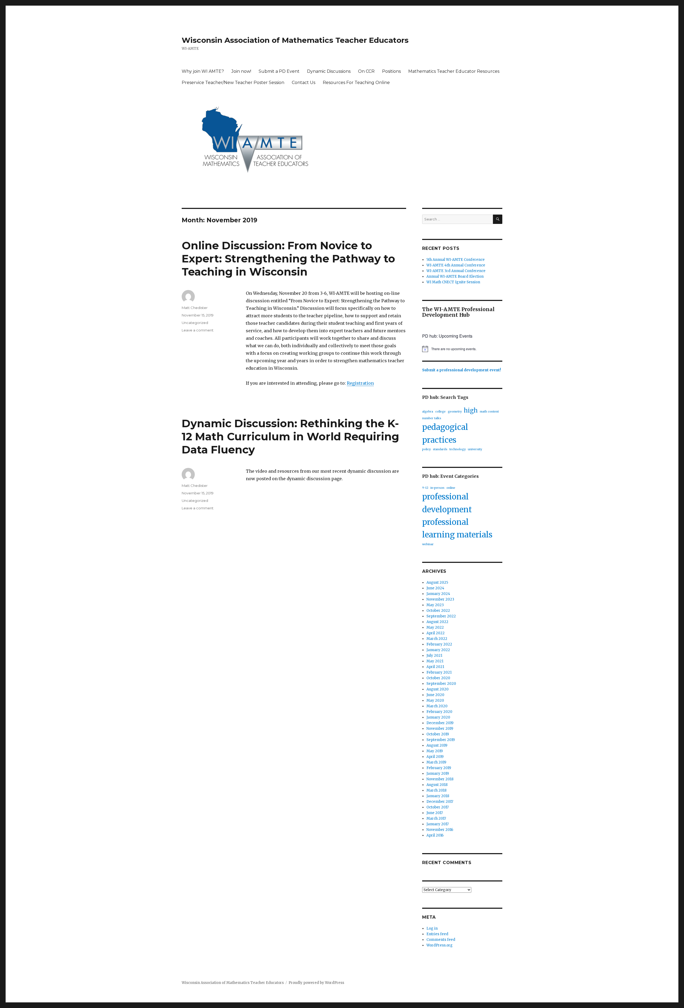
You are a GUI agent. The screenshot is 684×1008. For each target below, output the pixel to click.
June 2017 (434, 813)
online (450, 488)
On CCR (366, 71)
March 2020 (437, 706)
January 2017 (437, 824)
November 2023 (440, 599)
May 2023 (435, 605)
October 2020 (438, 678)
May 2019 (434, 751)
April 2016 (435, 835)
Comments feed (440, 939)
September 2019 (440, 740)
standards (440, 449)
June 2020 (435, 695)
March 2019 (436, 762)
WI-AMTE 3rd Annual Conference (455, 271)
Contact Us (303, 82)
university (475, 449)
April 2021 (435, 667)
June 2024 (435, 588)
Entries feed (437, 934)
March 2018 (436, 790)
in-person (437, 488)
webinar (428, 544)
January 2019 (437, 773)
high (471, 410)
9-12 (425, 488)
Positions (391, 71)
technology (457, 449)
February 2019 (438, 768)
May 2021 (434, 661)
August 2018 (437, 784)
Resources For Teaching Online (356, 82)
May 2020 (435, 700)
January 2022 (438, 650)
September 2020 (441, 683)
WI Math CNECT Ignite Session (453, 282)
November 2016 (439, 829)
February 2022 (439, 644)
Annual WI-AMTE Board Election (455, 276)
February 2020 (439, 711)
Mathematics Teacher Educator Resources (453, 71)
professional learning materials (457, 528)
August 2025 (437, 582)
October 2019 (437, 734)
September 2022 (441, 616)
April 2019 (435, 756)
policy (426, 449)
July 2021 (434, 655)
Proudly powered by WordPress (316, 982)
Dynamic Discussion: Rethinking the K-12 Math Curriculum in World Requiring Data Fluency (290, 436)
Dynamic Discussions (329, 71)
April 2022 (435, 633)
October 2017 (437, 807)
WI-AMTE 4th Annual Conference (455, 265)
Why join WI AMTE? (203, 71)
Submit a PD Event (279, 71)
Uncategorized (195, 322)
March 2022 (436, 638)
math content (489, 411)
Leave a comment (197, 330)
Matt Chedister (195, 308)
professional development (447, 503)
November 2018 (439, 779)
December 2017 (439, 801)
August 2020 (437, 689)
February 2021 (439, 672)
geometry (455, 411)
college (440, 411)
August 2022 (437, 622)
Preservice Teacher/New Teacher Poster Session (233, 82)
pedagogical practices (445, 433)
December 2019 (439, 723)
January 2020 (438, 717)
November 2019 (439, 728)
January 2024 (438, 593)
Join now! (241, 71)
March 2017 (436, 818)
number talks (431, 418)
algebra (427, 411)
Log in (432, 928)
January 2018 (437, 796)
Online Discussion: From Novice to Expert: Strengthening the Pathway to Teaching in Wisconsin (288, 258)
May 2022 (435, 627)
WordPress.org (439, 945)
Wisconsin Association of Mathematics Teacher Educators (295, 40)
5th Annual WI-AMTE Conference (455, 259)
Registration (360, 383)
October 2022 (438, 610)
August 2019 (436, 745)
